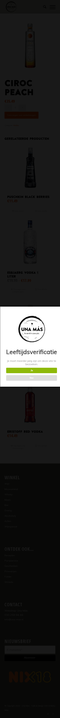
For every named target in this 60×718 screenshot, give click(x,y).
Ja (31, 370)
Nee (32, 378)
